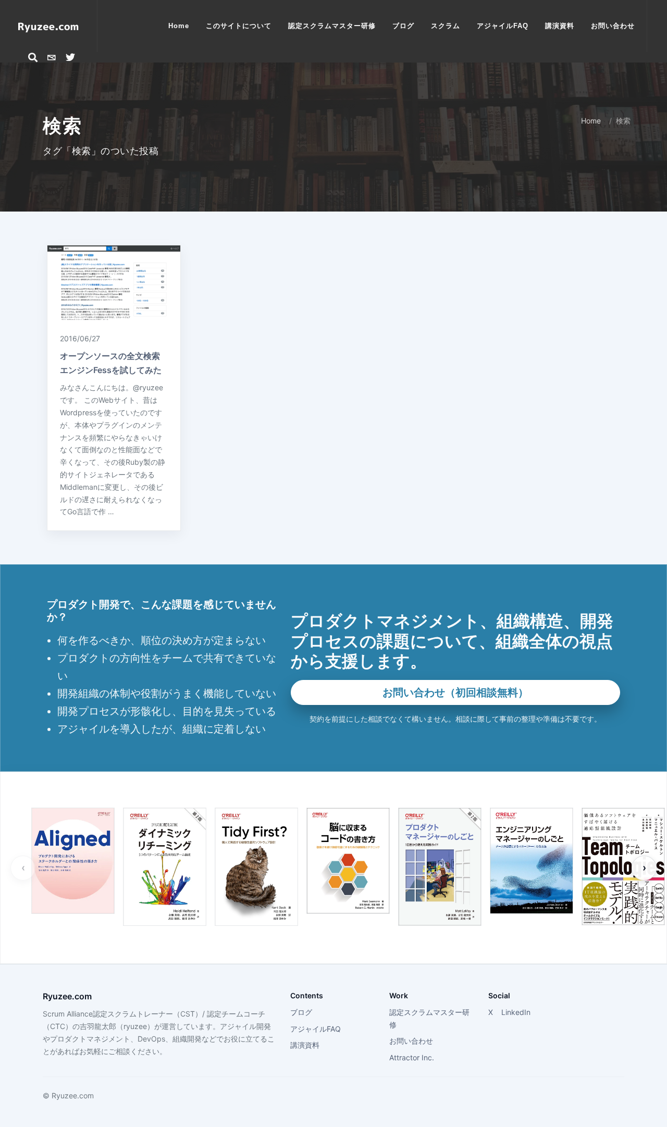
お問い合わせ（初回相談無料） (455, 692)
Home (591, 120)
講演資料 (304, 1045)
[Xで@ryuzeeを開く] (70, 57)
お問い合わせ (411, 1040)
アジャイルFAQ (315, 1028)
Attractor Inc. (411, 1057)
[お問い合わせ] (51, 57)
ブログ (301, 1012)
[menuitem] (178, 26)
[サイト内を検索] (33, 57)
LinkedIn (515, 1012)
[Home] (48, 26)
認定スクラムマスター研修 (429, 1018)
